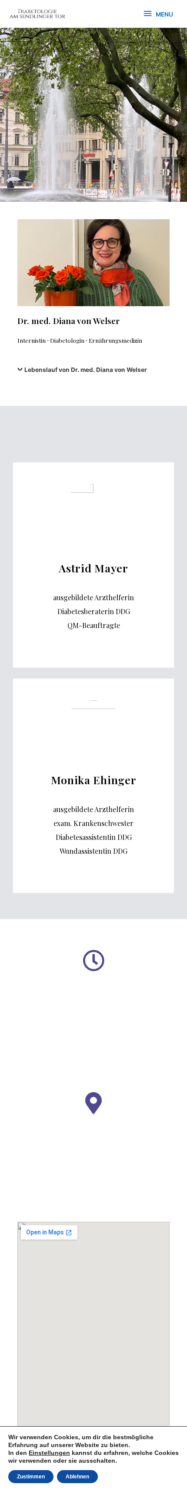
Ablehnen (77, 1477)
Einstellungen (49, 1452)
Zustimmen (31, 1477)
